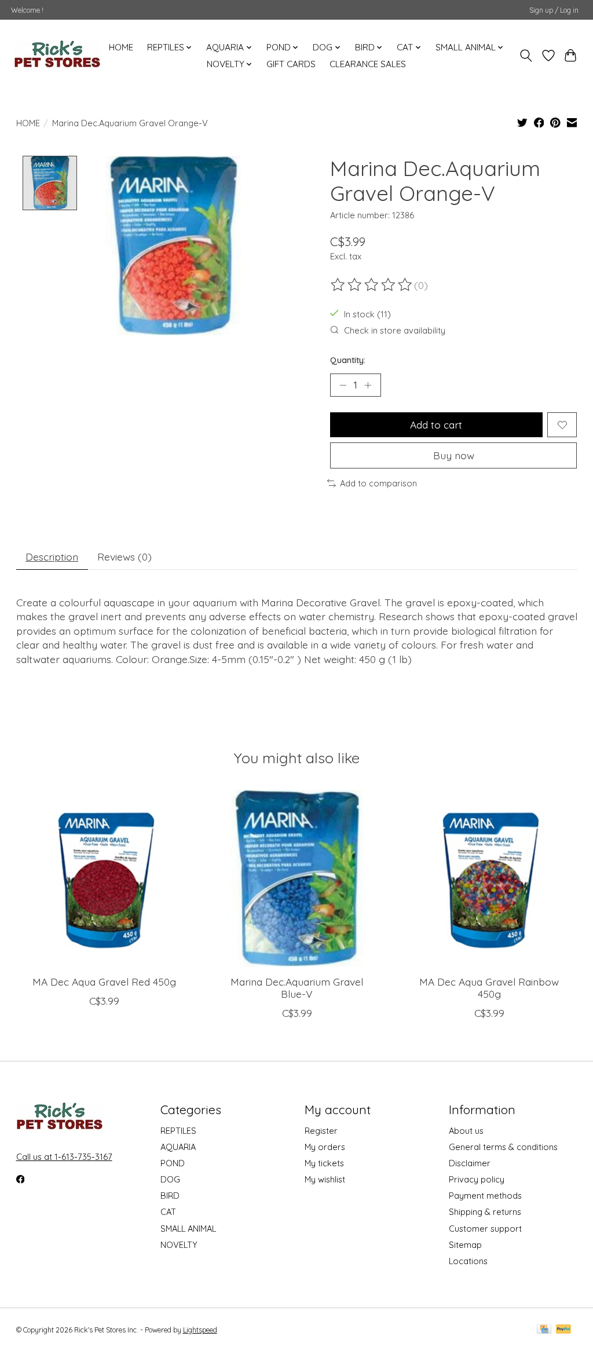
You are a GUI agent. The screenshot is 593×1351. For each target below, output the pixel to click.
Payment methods (485, 1195)
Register (321, 1130)
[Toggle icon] (525, 55)
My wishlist (325, 1179)
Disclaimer (469, 1163)
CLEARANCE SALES (368, 63)
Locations (468, 1260)
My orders (325, 1146)
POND (172, 1163)
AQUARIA (178, 1146)
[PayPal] (563, 1329)
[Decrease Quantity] (343, 385)
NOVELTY (178, 1244)
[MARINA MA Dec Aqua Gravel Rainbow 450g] (489, 878)
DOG (170, 1179)
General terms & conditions (503, 1146)
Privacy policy (476, 1179)
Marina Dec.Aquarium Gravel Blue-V (296, 987)
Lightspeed (200, 1330)
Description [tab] (51, 556)
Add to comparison (378, 483)
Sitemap (465, 1244)
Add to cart (436, 424)
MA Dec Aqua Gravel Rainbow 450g (489, 987)
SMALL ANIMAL (188, 1228)
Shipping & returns (485, 1211)
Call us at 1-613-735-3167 (64, 1156)
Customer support (485, 1228)
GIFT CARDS (291, 63)
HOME (121, 47)
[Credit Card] (544, 1329)
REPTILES (178, 1130)
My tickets (324, 1163)
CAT (168, 1211)
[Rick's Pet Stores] (57, 55)
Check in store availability (394, 330)
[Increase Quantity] (368, 385)
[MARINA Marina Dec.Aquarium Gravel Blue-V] (296, 878)
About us (466, 1130)
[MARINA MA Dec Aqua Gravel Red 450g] (104, 878)
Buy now (453, 455)
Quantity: (347, 359)
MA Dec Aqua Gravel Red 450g (104, 981)
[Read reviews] (372, 284)
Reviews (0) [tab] (124, 556)
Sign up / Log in (554, 10)
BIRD (170, 1195)
